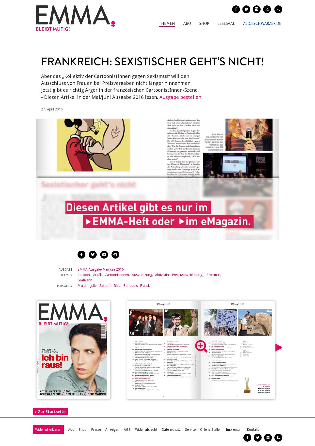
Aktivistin (162, 275)
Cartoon (84, 275)
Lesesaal (226, 23)
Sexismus (213, 275)
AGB (127, 429)
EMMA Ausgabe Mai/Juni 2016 (101, 269)
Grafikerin (85, 280)
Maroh (82, 286)
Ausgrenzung (142, 275)
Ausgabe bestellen (180, 97)
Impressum (234, 429)
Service (190, 429)
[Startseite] (75, 18)
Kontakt (253, 429)
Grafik (97, 275)
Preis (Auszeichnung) (188, 275)
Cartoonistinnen (117, 275)
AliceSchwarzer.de (262, 23)
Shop (204, 23)
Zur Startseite (51, 411)
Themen (167, 23)
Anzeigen (112, 429)
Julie (93, 286)
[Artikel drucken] (115, 255)
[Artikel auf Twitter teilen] (93, 255)
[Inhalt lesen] (201, 346)
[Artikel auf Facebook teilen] (81, 255)
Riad (117, 286)
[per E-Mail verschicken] (104, 255)
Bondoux (130, 286)
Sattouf (105, 286)
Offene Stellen (210, 429)
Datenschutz (171, 429)
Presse (96, 429)
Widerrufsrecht (146, 429)
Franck (145, 286)
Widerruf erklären (48, 429)
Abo (187, 23)
